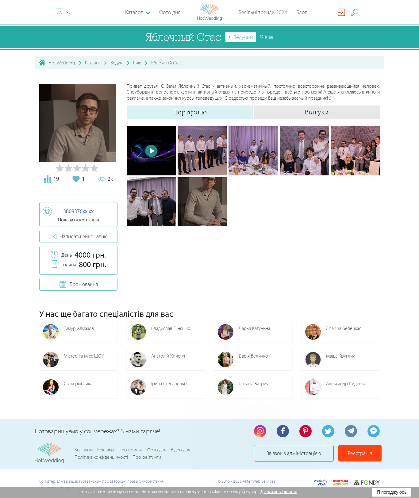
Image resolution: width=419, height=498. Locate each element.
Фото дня (169, 12)
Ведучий (243, 36)
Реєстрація (360, 453)
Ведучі (116, 62)
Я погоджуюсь (392, 492)
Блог (301, 12)
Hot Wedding (61, 62)
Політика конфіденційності (101, 457)
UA (59, 12)
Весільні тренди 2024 (263, 12)
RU (68, 12)
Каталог (93, 62)
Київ (137, 62)
